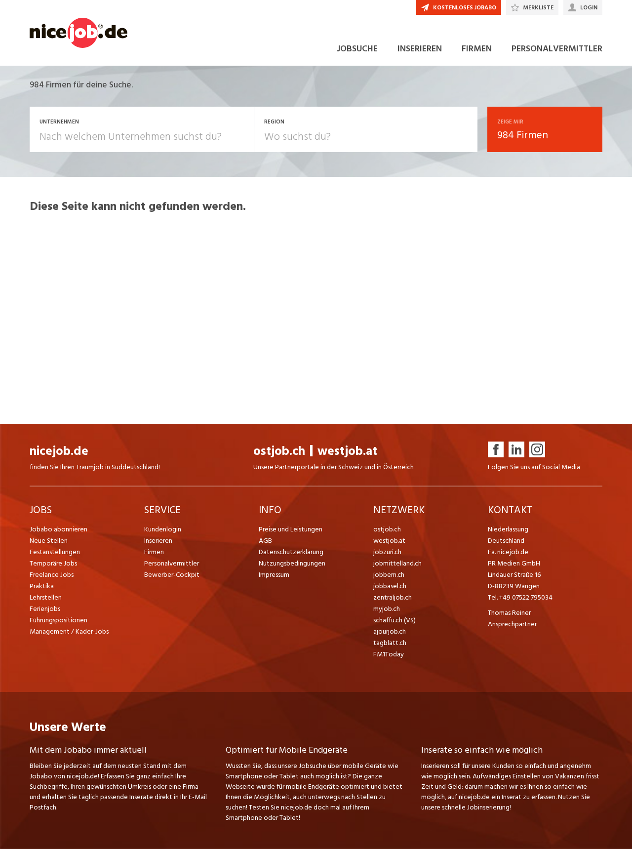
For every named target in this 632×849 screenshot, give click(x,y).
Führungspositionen (58, 620)
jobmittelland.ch (397, 563)
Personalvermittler (171, 563)
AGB (265, 540)
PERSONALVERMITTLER (557, 48)
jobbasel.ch (389, 586)
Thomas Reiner (509, 612)
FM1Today (388, 654)
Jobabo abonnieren (58, 529)
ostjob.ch (279, 451)
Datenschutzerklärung (291, 552)
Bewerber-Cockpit (171, 574)
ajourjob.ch (389, 631)
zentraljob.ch (392, 597)
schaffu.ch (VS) (394, 620)
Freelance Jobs (52, 574)
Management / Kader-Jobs (69, 631)
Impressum (274, 574)
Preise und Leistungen (290, 529)
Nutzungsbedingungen (292, 563)
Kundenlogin (162, 529)
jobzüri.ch (387, 552)
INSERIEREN (419, 48)
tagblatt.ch (389, 642)
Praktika (42, 586)
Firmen (154, 552)
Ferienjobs (45, 608)
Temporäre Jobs (53, 563)
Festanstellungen (55, 552)
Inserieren (158, 540)
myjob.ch (386, 608)
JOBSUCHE (357, 48)
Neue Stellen (49, 540)
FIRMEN (477, 48)
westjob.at (347, 451)
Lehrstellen (46, 597)
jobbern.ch (388, 574)
